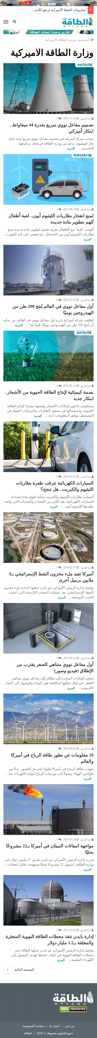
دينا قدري (86, 118)
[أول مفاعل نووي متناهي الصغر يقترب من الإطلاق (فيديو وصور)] (48, 628)
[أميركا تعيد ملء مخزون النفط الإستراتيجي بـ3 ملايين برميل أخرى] (48, 537)
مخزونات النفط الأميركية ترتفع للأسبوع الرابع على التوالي (45, 10)
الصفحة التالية (24, 969)
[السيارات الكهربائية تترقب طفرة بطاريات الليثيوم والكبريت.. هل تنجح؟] (48, 446)
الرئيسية (84, 40)
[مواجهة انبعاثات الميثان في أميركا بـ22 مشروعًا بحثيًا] (48, 809)
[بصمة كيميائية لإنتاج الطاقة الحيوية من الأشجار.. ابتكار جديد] (48, 356)
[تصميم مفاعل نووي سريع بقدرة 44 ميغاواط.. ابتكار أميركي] (48, 88)
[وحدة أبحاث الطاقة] (48, 31)
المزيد (71, 148)
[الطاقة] (78, 21)
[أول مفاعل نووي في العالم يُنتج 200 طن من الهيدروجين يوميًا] (48, 270)
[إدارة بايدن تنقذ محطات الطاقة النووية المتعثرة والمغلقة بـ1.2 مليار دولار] (48, 900)
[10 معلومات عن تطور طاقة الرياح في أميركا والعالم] (48, 719)
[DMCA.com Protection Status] (73, 1010)
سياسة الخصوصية (33, 1026)
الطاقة (28, 1033)
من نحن (70, 1026)
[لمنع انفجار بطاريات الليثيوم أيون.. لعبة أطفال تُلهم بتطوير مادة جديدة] (48, 179)
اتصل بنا (55, 1026)
